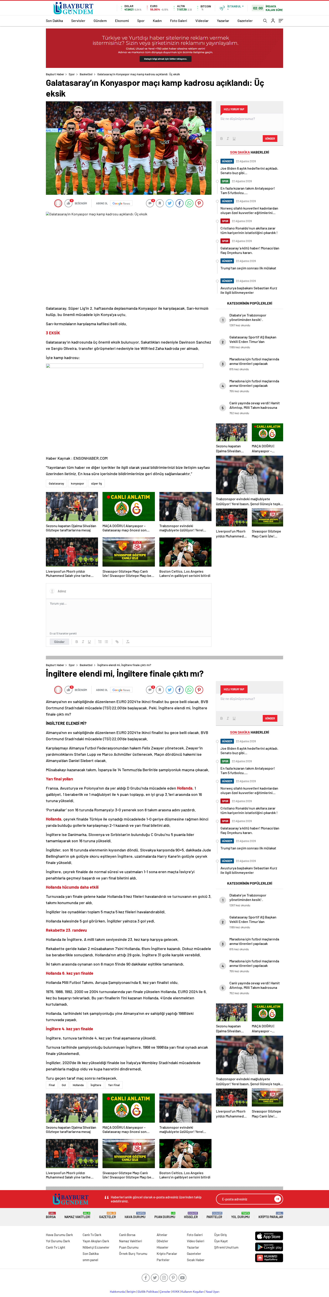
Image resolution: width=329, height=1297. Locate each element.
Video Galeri (195, 1241)
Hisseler (191, 1215)
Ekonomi (122, 20)
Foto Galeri (178, 20)
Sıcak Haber (196, 1260)
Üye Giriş (220, 1235)
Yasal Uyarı (212, 1291)
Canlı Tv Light (55, 1247)
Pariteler (214, 1215)
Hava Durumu (135, 1215)
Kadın (157, 20)
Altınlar (162, 1235)
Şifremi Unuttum (226, 1247)
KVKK (175, 1291)
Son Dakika (54, 20)
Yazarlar (223, 20)
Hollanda (78, 1085)
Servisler (78, 20)
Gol (64, 1085)
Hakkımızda (117, 1291)
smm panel (90, 1260)
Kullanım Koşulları (192, 1291)
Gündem (100, 20)
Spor (141, 20)
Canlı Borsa (127, 1235)
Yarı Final (114, 1085)
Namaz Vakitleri (77, 1215)
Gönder (59, 642)
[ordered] (100, 641)
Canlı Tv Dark (92, 1235)
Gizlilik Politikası (148, 1291)
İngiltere (96, 1085)
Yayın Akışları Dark (96, 1241)
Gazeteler (245, 20)
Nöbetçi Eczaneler (96, 1247)
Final (52, 1085)
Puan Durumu (164, 1215)
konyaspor (77, 483)
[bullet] (106, 641)
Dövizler (162, 1241)
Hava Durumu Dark (59, 1235)
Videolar (202, 20)
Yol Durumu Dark (58, 1241)
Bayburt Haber (55, 74)
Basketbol (86, 74)
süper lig (96, 483)
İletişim (131, 1291)
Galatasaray (56, 483)
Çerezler (165, 1291)
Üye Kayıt (221, 1241)
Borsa (51, 1215)
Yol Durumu (240, 1215)
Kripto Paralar (270, 1215)
